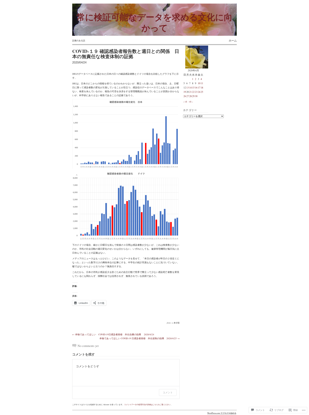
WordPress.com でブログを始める (221, 413)
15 (193, 87)
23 (196, 91)
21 (190, 91)
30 (196, 96)
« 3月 (185, 101)
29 (193, 96)
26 (184, 96)
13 (187, 87)
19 (184, 91)
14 (190, 87)
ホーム (233, 40)
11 (202, 83)
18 (202, 87)
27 (187, 96)
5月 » (191, 101)
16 (196, 87)
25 (202, 91)
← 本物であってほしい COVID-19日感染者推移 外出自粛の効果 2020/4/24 (113, 334)
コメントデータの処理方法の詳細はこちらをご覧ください (147, 404)
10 (199, 83)
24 (199, 91)
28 (190, 96)
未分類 (177, 322)
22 (193, 91)
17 (199, 87)
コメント (168, 392)
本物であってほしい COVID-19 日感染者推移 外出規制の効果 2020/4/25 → (139, 338)
